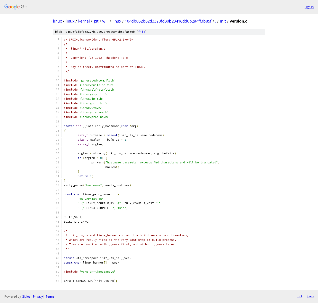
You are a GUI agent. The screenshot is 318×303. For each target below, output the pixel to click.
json (310, 296)
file (141, 32)
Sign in (309, 7)
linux (57, 21)
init (223, 21)
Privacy (38, 296)
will (105, 21)
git (96, 21)
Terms (50, 296)
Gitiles (26, 296)
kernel (84, 21)
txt (299, 296)
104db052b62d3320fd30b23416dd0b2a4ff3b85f (168, 21)
